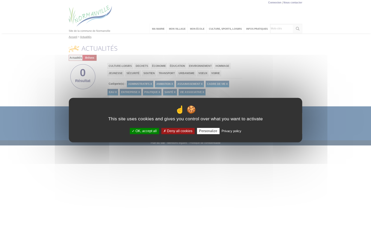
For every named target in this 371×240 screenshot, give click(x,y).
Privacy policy (231, 131)
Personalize (208, 131)
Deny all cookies (179, 131)
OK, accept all (146, 131)
